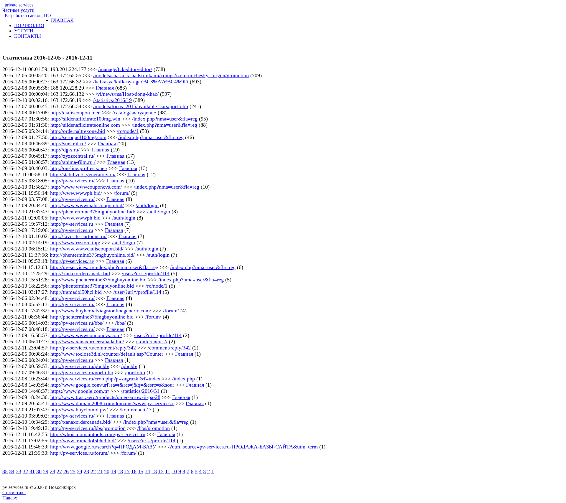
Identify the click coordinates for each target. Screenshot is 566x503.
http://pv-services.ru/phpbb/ (79, 366)
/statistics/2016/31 (140, 391)
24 (79, 471)
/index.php (183, 379)
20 (106, 471)
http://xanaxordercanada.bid (80, 273)
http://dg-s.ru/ (65, 150)
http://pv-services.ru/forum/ (79, 453)
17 (127, 471)
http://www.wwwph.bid (75, 218)
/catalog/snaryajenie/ (134, 113)
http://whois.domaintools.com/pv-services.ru (97, 434)
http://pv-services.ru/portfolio (81, 372)
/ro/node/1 (128, 131)
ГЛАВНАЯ (62, 20)
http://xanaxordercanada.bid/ (80, 422)
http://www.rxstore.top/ (75, 242)
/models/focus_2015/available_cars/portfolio (140, 106)
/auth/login (147, 205)
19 (113, 471)
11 (167, 471)
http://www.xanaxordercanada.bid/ (87, 341)
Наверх (9, 497)
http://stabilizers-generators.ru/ (83, 174)
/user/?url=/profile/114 (146, 273)
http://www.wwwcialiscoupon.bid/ (87, 205)
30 (39, 471)
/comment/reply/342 (169, 348)
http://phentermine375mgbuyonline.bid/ (92, 212)
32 (25, 471)
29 (45, 471)
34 (11, 471)
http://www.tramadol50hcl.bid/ (83, 440)
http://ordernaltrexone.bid (77, 131)
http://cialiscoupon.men (75, 113)
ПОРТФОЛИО (29, 25)
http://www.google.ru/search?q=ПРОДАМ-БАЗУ (103, 447)
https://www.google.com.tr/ (79, 391)
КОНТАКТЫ (27, 36)
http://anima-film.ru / (73, 162)
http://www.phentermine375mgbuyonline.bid (98, 280)
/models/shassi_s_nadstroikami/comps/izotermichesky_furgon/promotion (171, 75)
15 (140, 471)
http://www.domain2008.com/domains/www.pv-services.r (112, 403)
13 (154, 471)
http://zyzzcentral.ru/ (72, 156)
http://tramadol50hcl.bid (76, 292)
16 (133, 471)
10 (174, 471)
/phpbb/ (129, 366)
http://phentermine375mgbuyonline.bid (92, 286)
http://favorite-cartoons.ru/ (78, 236)
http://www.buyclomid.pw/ (79, 410)
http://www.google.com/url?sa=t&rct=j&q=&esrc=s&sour (112, 385)
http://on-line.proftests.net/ (78, 168)
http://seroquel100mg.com (78, 137)
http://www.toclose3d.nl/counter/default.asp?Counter (106, 354)
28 (52, 471)
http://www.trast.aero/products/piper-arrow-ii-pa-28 (105, 397)
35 (5, 471)
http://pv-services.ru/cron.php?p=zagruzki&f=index (105, 379)
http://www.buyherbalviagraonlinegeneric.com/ (100, 311)
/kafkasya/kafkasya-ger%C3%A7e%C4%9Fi (140, 82)
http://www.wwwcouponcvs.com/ (86, 187)
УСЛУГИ (23, 30)
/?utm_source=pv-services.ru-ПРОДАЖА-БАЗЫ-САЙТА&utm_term (243, 447)
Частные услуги (18, 7)
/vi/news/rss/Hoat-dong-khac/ (127, 94)
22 (93, 471)
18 (120, 471)
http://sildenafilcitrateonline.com (85, 125)
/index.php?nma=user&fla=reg (165, 119)
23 (86, 471)
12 (161, 471)
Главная (105, 88)
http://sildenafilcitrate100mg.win (85, 119)
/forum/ (122, 193)
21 (100, 471)
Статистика (14, 492)
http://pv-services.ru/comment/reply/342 (93, 348)
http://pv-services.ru (71, 224)
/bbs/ (120, 323)
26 (66, 471)
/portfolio (135, 372)
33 (18, 471)
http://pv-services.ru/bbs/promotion (88, 428)
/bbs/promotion (153, 428)
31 (32, 471)
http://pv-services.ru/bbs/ (76, 323)
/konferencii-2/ (151, 341)
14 (147, 471)
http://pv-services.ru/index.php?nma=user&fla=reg (104, 267)
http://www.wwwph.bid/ (76, 193)
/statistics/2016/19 (112, 100)
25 (72, 471)
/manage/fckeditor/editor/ (125, 69)
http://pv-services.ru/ (72, 181)
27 (59, 471)
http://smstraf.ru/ (68, 143)
